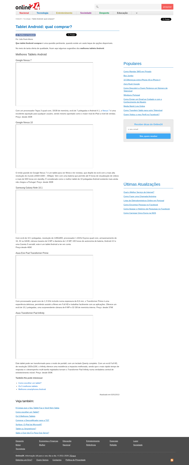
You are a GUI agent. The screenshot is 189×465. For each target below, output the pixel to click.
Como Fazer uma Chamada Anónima (140, 196)
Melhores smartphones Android (32, 389)
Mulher (42, 445)
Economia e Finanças (48, 441)
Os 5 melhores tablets (28, 386)
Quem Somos (42, 460)
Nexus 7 (106, 110)
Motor (18, 445)
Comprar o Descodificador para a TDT (32, 420)
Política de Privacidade (76, 460)
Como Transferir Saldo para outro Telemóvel (143, 110)
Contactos (57, 460)
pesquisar (167, 7)
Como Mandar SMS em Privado (137, 71)
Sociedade (85, 13)
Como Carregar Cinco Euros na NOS (140, 213)
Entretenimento (64, 13)
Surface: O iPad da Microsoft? (29, 424)
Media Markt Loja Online (134, 106)
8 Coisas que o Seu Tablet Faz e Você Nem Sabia (37, 408)
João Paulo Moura (26, 39)
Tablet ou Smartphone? (26, 429)
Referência (91, 445)
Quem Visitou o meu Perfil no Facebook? (142, 114)
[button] (136, 13)
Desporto (104, 13)
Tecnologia (42, 13)
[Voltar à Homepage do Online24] (28, 6)
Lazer (135, 441)
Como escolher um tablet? (30, 383)
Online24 (19, 19)
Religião (113, 445)
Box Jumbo (128, 76)
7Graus (72, 456)
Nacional (24, 13)
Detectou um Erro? (24, 460)
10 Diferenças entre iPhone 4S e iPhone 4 (142, 80)
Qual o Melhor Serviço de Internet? (139, 192)
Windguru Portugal (132, 95)
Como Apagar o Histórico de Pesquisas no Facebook (147, 209)
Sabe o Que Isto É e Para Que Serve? (32, 433)
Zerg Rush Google (132, 84)
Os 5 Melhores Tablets (25, 416)
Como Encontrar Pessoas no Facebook (141, 205)
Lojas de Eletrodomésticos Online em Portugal (144, 200)
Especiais (114, 441)
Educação (122, 13)
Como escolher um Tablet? (27, 412)
